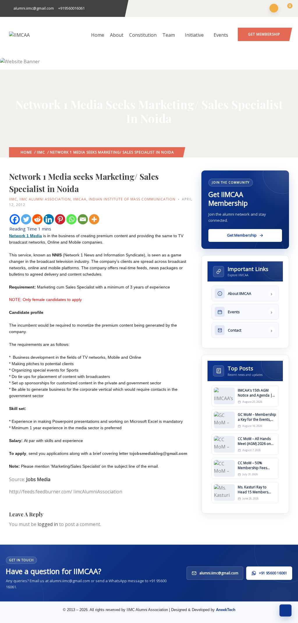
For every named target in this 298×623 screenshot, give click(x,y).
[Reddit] (37, 219)
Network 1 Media (25, 235)
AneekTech (225, 610)
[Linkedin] (49, 219)
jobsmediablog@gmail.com (160, 453)
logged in (48, 524)
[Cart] (286, 9)
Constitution (143, 35)
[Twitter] (26, 219)
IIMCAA (79, 199)
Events (221, 35)
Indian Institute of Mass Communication (132, 199)
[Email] (83, 219)
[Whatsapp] (71, 219)
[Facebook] (15, 219)
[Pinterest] (60, 219)
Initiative (194, 35)
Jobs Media (38, 479)
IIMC (41, 152)
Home (97, 35)
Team (168, 35)
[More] (94, 219)
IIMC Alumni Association (45, 199)
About (116, 35)
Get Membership (264, 34)
